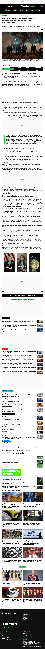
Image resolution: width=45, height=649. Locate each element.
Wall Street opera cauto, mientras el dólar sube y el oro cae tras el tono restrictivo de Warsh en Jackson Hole (19, 400)
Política (25, 299)
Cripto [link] (32, 10)
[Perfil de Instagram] (11, 613)
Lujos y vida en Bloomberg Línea (11, 569)
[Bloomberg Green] (22, 472)
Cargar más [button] (22, 566)
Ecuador (24, 622)
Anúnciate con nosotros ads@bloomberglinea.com (31, 642)
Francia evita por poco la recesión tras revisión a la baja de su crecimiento (11, 542)
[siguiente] (42, 291)
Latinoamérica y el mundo (27, 614)
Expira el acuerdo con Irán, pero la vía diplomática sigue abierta (17, 457)
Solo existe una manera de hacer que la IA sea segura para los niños (17, 450)
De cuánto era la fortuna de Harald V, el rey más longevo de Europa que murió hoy (32, 583)
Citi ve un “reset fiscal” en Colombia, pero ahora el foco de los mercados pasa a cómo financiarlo (12, 292)
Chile (24, 620)
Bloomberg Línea (30, 299)
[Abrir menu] (3, 6)
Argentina (25, 617)
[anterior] (3, 291)
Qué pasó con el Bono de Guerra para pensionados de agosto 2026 (18, 321)
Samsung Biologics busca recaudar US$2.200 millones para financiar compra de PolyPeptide (31, 543)
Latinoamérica (14, 299)
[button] (42, 29)
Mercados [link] (21, 10)
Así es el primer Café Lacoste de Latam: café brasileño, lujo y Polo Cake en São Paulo (11, 600)
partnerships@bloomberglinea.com (29, 641)
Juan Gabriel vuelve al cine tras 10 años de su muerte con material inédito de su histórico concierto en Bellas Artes (32, 600)
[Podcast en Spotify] (19, 613)
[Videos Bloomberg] (22, 453)
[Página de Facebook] (3, 613)
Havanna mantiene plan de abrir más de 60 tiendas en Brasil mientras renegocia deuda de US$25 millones (18, 423)
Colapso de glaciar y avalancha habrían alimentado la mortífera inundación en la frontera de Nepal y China (17, 478)
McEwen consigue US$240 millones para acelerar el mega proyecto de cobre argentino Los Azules (12, 506)
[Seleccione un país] (15, 6)
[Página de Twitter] (6, 613)
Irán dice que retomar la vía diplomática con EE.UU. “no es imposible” (32, 505)
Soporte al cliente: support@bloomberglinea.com (31, 643)
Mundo (4, 15)
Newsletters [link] (15, 10)
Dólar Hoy (4, 634)
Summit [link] (27, 10)
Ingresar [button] (41, 6)
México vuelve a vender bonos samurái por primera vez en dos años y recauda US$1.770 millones (11, 562)
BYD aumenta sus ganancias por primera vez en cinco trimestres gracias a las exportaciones (12, 525)
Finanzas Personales (5, 637)
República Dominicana (27, 626)
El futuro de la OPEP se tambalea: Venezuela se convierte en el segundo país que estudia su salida (32, 292)
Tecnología (25, 635)
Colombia (25, 618)
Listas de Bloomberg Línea (6, 639)
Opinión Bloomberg (7, 440)
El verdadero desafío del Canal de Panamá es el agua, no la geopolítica (17, 443)
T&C (24, 636)
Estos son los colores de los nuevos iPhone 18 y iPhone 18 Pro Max (18, 433)
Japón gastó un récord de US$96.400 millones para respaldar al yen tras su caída (32, 525)
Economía (19, 299)
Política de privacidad (26, 633)
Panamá (24, 623)
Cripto (3, 636)
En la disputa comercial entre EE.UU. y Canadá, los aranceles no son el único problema (21, 447)
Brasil (24, 615)
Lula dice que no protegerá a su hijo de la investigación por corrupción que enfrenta (32, 562)
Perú (24, 621)
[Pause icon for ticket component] (3, 13)
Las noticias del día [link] (8, 10)
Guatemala (25, 627)
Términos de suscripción (27, 634)
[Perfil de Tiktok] (16, 613)
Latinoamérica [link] (38, 10)
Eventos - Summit (26, 640)
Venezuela (25, 619)
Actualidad (4, 635)
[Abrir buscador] (6, 6)
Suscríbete (25, 632)
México (24, 616)
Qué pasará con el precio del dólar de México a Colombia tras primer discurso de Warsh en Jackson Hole (18, 395)
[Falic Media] (41, 7)
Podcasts (3, 638)
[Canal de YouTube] (8, 613)
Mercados (4, 633)
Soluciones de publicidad (27, 644)
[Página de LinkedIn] (14, 613)
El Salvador (25, 625)
